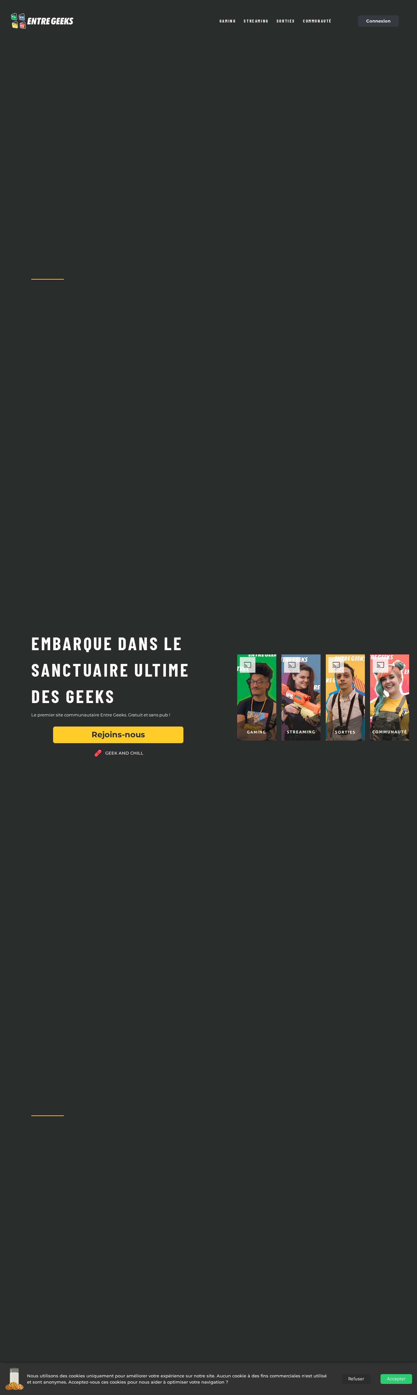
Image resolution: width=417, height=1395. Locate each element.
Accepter (396, 1378)
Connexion (378, 20)
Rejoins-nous (118, 734)
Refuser (356, 1378)
